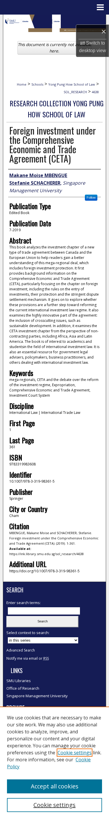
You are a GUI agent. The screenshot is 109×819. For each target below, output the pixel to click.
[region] (54, 763)
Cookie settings (75, 752)
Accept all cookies (54, 786)
